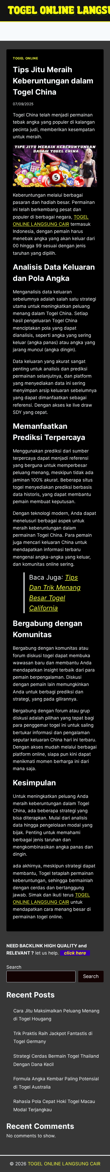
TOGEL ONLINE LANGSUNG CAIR (64, 1163)
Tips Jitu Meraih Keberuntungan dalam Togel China (53, 80)
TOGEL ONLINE (25, 58)
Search (13, 967)
